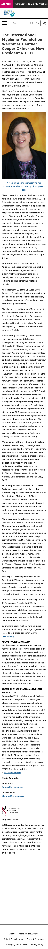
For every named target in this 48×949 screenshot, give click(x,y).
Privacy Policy (36, 944)
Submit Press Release (14, 939)
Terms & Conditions (35, 939)
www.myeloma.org (12, 772)
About (12, 933)
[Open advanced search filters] (37, 23)
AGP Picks (6, 4)
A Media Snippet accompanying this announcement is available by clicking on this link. (24, 186)
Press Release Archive (28, 933)
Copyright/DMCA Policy (16, 944)
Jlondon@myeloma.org (13, 796)
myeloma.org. (8, 636)
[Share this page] (44, 23)
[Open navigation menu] (4, 23)
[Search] (32, 23)
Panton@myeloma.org (12, 787)
